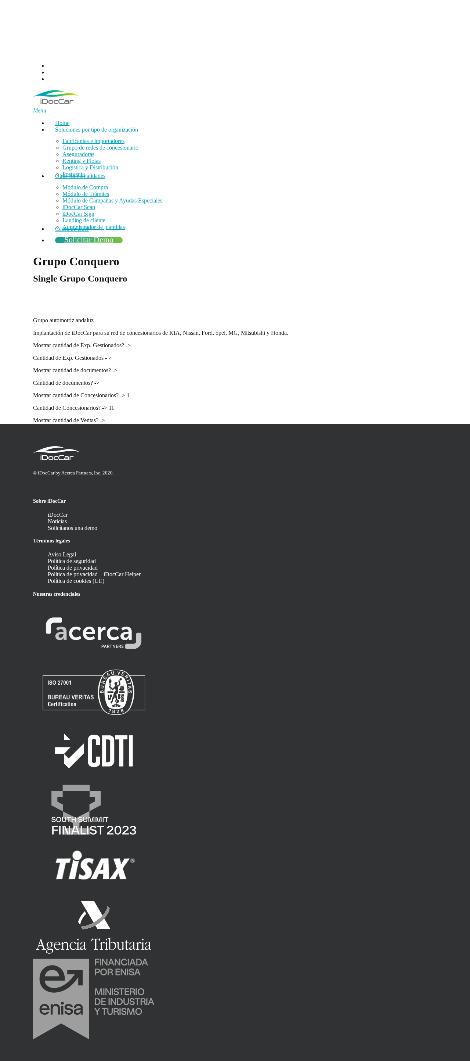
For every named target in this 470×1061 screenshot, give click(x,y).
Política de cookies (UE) (76, 581)
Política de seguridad (72, 561)
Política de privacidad (73, 567)
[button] (39, 110)
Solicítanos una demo (72, 528)
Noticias (57, 521)
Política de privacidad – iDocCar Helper (94, 574)
